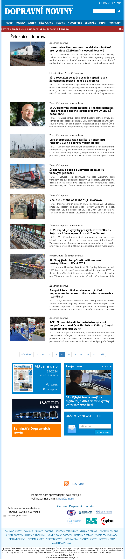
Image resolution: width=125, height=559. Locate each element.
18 (81, 354)
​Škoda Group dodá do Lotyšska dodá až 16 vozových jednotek (76, 171)
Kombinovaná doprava (60, 535)
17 (75, 354)
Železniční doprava (58, 42)
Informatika (71, 539)
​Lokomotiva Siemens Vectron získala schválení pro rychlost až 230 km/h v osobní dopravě (80, 49)
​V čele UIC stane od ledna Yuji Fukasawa (75, 200)
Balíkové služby (13, 531)
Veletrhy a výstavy (61, 543)
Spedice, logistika (44, 531)
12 (43, 354)
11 (36, 354)
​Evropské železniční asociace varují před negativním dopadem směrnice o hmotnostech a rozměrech (81, 293)
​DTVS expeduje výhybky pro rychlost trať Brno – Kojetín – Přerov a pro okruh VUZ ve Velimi (80, 231)
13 (49, 354)
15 (62, 354)
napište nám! (66, 498)
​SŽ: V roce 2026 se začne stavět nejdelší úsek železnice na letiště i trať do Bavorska (78, 79)
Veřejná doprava (88, 531)
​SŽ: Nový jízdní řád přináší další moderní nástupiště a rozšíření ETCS (75, 261)
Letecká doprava (16, 539)
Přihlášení (104, 3)
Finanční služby (88, 539)
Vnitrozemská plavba (107, 535)
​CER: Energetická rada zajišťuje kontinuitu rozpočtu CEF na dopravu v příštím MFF (77, 141)
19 (87, 354)
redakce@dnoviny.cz (17, 515)
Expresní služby (36, 539)
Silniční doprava (14, 535)
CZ (113, 3)
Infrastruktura (56, 73)
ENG (119, 3)
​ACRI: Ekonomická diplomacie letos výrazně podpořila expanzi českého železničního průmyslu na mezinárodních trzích (81, 325)
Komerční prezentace (67, 531)
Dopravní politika (109, 531)
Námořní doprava (83, 535)
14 (56, 354)
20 (94, 354)
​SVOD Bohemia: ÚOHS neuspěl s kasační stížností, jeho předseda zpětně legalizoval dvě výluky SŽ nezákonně (81, 111)
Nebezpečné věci (54, 539)
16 (68, 354)
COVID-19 (28, 531)
